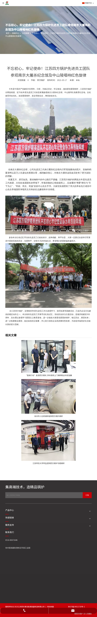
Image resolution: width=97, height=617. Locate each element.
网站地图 (50, 606)
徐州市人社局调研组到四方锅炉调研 (48, 416)
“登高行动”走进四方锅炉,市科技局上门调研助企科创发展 (48, 375)
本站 (77, 80)
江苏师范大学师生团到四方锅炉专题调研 (48, 463)
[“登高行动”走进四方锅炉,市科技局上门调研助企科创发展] (48, 356)
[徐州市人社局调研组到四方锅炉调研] (48, 396)
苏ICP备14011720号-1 (76, 606)
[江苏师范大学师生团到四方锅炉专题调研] (48, 440)
